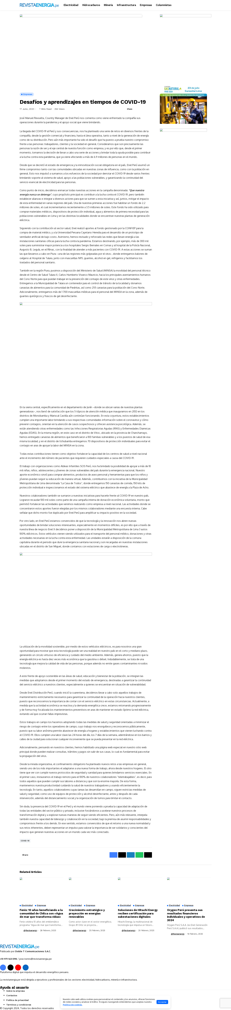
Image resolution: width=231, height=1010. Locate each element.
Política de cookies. (72, 1004)
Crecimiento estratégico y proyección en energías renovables (87, 913)
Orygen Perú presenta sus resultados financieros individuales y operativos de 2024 (186, 915)
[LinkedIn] (26, 968)
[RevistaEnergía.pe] (39, 5)
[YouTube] (18, 968)
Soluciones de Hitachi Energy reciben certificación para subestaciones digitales (138, 913)
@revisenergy (30, 930)
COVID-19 (25, 841)
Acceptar (162, 1002)
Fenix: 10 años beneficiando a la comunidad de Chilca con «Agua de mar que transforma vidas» (41, 913)
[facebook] (3, 968)
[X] (11, 968)
